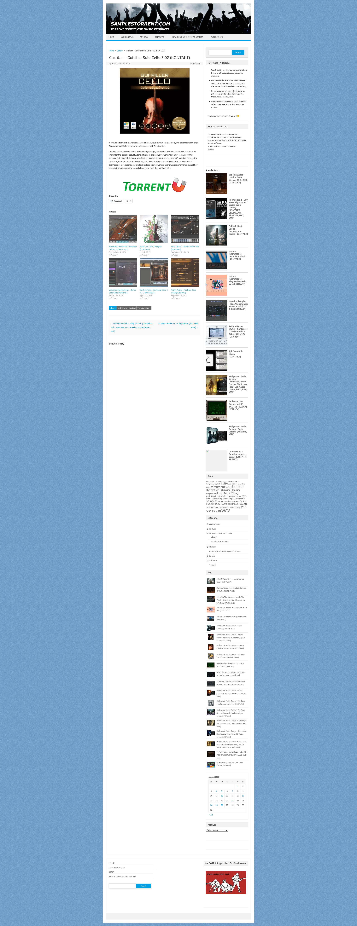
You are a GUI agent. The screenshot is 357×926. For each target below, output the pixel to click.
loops (220, 493)
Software (159, 37)
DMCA (111, 872)
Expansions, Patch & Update (220, 533)
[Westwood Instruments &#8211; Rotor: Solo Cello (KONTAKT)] (123, 272)
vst (243, 507)
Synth (218, 503)
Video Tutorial (235, 507)
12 (222, 796)
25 (217, 805)
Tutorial (144, 37)
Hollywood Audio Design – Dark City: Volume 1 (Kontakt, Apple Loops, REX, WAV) (232, 723)
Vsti (218, 511)
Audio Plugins (217, 37)
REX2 (209, 498)
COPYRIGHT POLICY (117, 867)
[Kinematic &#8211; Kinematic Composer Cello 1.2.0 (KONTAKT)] (123, 229)
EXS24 (234, 484)
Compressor (210, 484)
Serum (220, 501)
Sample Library (217, 499)
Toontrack (210, 507)
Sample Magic (228, 499)
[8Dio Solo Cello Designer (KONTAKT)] (154, 229)
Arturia (212, 481)
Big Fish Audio (223, 481)
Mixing (234, 493)
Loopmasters (211, 494)
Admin (114, 63)
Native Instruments (227, 496)
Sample (212, 556)
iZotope (228, 487)
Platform (212, 547)
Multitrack (211, 496)
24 (211, 805)
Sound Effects (234, 501)
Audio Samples (127, 37)
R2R (244, 496)
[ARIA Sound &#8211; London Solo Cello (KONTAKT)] (185, 229)
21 (232, 801)
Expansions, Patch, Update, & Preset (187, 37)
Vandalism (225, 507)
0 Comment (195, 63)
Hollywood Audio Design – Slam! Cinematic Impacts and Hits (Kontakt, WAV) (231, 693)
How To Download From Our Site (122, 876)
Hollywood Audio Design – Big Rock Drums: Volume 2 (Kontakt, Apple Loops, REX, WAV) (231, 713)
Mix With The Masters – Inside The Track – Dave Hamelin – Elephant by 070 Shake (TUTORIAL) (231, 600)
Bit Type (212, 529)
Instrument (122, 308)
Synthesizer (228, 503)
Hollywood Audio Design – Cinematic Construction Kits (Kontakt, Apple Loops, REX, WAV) (231, 734)
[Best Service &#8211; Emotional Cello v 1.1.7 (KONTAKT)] (154, 272)
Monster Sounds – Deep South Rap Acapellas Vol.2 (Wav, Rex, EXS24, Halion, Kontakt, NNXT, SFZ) (131, 327)
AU (217, 481)
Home (111, 37)
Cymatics (218, 484)
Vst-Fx (210, 511)
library (235, 490)
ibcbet (207, 902)
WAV (225, 510)
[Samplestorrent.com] (178, 33)
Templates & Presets (219, 541)
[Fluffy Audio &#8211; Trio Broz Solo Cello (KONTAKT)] (185, 272)
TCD (245, 504)
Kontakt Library (144, 308)
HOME (111, 863)
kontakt (132, 308)
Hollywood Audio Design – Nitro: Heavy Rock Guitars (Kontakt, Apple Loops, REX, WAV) (231, 638)
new (239, 496)
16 (243, 796)
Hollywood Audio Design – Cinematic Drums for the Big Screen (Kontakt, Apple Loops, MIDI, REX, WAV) (231, 744)
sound (226, 501)
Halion (239, 484)
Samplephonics (239, 499)
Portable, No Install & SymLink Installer (224, 551)
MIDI (227, 493)
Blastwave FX (234, 481)
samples (212, 501)
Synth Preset (238, 504)
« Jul (210, 815)
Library (120, 51)
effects (227, 483)
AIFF (207, 481)
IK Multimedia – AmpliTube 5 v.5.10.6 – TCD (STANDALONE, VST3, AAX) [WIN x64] (232, 755)
